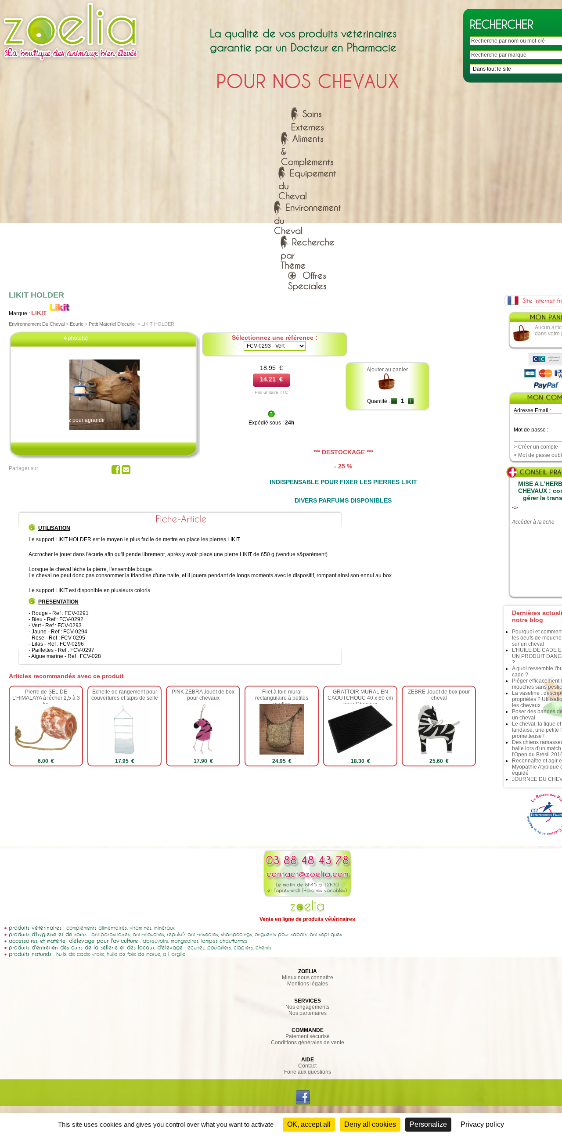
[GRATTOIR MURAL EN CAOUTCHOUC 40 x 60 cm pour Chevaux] (360, 753)
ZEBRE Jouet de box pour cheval (439, 695)
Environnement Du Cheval (37, 324)
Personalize (428, 1124)
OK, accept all (309, 1124)
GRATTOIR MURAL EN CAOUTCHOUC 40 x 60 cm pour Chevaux (360, 698)
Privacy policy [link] (482, 1124)
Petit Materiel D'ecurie (112, 324)
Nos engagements (307, 1007)
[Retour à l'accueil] (70, 63)
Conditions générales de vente (307, 1042)
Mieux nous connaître (307, 977)
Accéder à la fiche (533, 522)
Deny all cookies (370, 1124)
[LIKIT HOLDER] (104, 428)
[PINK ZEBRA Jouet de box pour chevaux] (203, 753)
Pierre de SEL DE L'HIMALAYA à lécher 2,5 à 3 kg (46, 698)
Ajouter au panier (387, 370)
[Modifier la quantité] (394, 401)
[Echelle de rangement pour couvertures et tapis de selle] (124, 753)
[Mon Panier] (522, 341)
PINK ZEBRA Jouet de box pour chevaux (203, 695)
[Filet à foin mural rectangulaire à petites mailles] (281, 753)
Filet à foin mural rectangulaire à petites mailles (281, 698)
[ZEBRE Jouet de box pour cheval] (439, 753)
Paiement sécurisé (307, 1036)
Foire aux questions (307, 1072)
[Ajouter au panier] (387, 389)
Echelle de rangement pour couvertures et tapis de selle (124, 695)
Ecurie (76, 324)
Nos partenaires (307, 1013)
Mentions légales (307, 984)
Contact (307, 1066)
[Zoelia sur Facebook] (303, 1103)
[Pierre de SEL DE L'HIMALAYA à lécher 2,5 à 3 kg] (46, 753)
